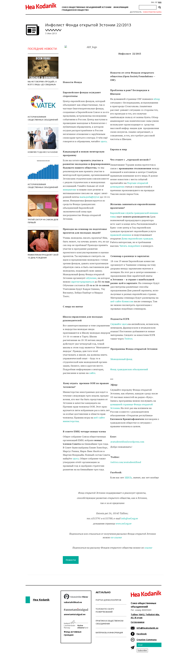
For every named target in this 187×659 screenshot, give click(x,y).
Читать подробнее (130, 245)
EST (156, 2)
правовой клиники (120, 234)
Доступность (135, 12)
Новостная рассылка (152, 12)
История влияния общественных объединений (43, 186)
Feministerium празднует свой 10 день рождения (43, 256)
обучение (91, 278)
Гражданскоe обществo (75, 10)
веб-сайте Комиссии (121, 301)
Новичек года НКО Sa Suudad (43, 152)
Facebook (142, 633)
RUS (159, 2)
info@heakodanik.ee (147, 628)
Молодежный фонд (121, 359)
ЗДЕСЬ (128, 477)
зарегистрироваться (82, 281)
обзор (156, 99)
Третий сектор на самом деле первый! (43, 221)
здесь (104, 141)
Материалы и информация (109, 632)
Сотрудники (137, 622)
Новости (71, 560)
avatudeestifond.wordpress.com (127, 441)
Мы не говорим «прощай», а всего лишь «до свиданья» (42, 83)
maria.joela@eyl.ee (89, 196)
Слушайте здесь (119, 324)
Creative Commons (147, 639)
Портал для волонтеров (108, 600)
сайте (92, 373)
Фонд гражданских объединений (129, 369)
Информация (121, 7)
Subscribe (142, 650)
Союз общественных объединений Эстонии (86, 7)
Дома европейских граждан (137, 238)
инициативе (69, 189)
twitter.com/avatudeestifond (125, 462)
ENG (152, 2)
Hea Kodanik (41, 599)
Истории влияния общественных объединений (43, 118)
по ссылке (116, 537)
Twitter (128, 338)
